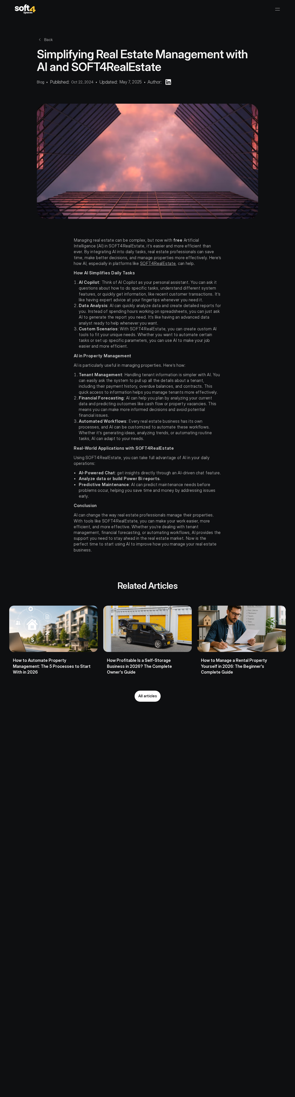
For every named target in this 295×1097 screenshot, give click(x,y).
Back (48, 39)
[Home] (25, 9)
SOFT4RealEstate (158, 263)
